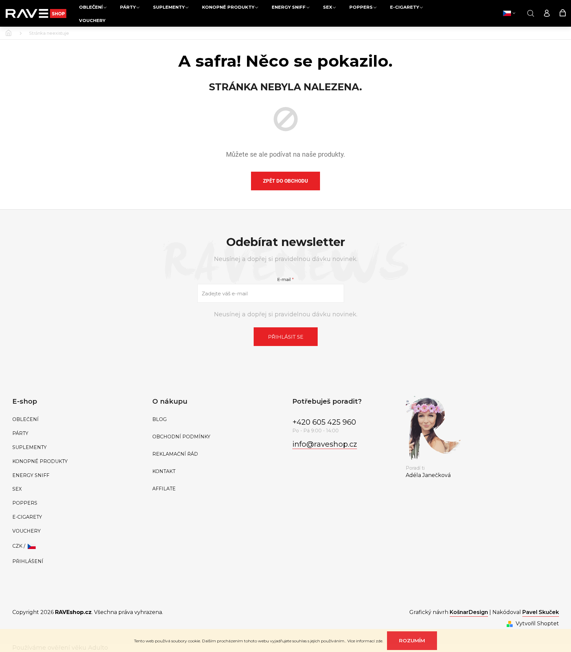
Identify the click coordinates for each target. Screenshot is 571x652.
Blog (159, 419)
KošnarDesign (469, 612)
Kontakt (163, 471)
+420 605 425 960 (324, 422)
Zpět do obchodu (285, 181)
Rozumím (412, 640)
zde (379, 640)
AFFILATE (164, 489)
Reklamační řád (175, 454)
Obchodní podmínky (181, 437)
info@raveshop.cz (324, 444)
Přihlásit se (285, 337)
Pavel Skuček (540, 612)
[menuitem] (93, 7)
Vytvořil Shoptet (537, 623)
